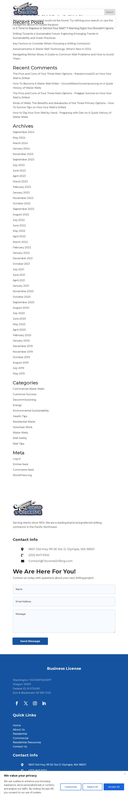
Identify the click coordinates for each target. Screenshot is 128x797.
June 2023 (19, 170)
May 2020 (19, 324)
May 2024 (19, 137)
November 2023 (23, 154)
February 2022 (22, 247)
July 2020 (19, 313)
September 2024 (23, 132)
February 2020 (22, 335)
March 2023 (20, 181)
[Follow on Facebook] (17, 703)
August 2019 (20, 362)
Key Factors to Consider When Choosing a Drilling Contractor (51, 43)
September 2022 (23, 208)
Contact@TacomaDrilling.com (50, 561)
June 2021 (19, 274)
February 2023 (22, 186)
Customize (71, 786)
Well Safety (20, 438)
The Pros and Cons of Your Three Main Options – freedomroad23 (54, 73)
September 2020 (23, 302)
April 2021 (19, 280)
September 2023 (23, 159)
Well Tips (18, 443)
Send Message (30, 641)
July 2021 (18, 269)
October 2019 (21, 357)
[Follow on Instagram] (35, 703)
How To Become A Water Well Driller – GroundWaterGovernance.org (56, 83)
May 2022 (19, 230)
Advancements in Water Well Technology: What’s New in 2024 (52, 49)
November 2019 (23, 351)
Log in (17, 458)
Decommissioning (24, 399)
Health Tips (20, 416)
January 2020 (21, 340)
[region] (64, 784)
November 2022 (23, 198)
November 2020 (23, 291)
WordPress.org (22, 475)
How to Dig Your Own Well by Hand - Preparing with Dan (48, 112)
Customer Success (25, 394)
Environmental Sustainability (31, 410)
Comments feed (23, 469)
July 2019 (18, 368)
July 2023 (19, 165)
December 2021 (23, 258)
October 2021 (21, 263)
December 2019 (23, 346)
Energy (17, 405)
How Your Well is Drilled (51, 107)
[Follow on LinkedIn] (44, 703)
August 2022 (21, 214)
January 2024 (21, 148)
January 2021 (21, 285)
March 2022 (20, 242)
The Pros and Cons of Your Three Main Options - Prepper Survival (54, 93)
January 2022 (21, 252)
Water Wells (20, 432)
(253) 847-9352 (38, 555)
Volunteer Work (22, 427)
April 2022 (19, 236)
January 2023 (21, 192)
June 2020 (19, 318)
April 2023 (19, 176)
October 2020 (22, 296)
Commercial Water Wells (28, 388)
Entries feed (20, 464)
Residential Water (24, 421)
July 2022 (19, 220)
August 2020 (21, 307)
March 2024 (20, 143)
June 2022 (19, 225)
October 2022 (21, 203)
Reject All (92, 786)
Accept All (114, 786)
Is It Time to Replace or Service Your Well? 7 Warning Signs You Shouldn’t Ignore (63, 28)
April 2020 (19, 329)
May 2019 (19, 373)
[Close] (125, 773)
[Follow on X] (26, 703)
